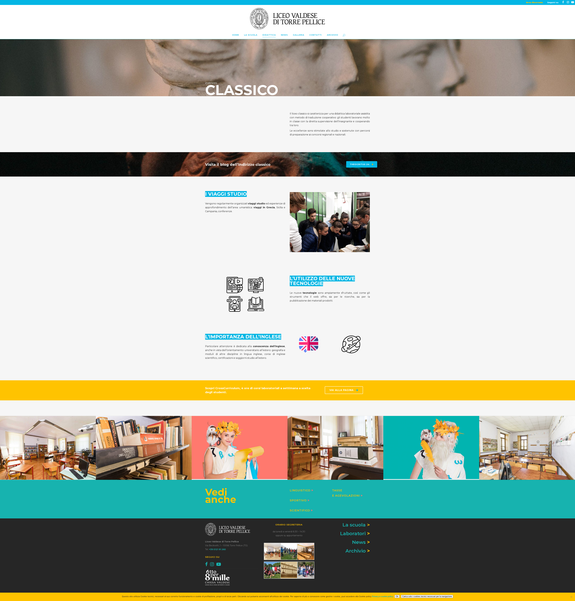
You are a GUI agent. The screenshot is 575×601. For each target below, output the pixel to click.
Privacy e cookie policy (382, 596)
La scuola (356, 525)
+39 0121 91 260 (217, 549)
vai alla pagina (341, 390)
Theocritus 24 (359, 164)
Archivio (355, 551)
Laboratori (353, 533)
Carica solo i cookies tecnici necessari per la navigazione (427, 596)
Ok (397, 596)
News (359, 542)
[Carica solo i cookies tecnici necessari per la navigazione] (571, 596)
